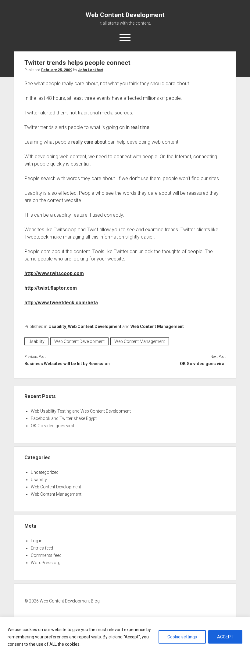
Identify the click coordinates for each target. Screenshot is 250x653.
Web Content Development (125, 15)
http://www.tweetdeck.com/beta (61, 303)
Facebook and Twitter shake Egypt (64, 418)
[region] (125, 635)
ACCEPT (225, 636)
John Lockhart (90, 70)
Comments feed (46, 555)
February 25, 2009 (56, 70)
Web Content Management (157, 326)
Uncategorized (45, 472)
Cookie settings (182, 636)
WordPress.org (45, 562)
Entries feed (42, 548)
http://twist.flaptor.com (50, 288)
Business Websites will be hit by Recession (67, 363)
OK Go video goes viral (203, 363)
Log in (36, 540)
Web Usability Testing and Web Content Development (81, 411)
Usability (57, 326)
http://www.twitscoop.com (54, 273)
